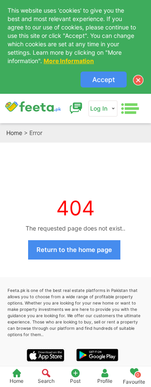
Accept (103, 79)
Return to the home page (74, 250)
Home (14, 132)
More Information (69, 60)
